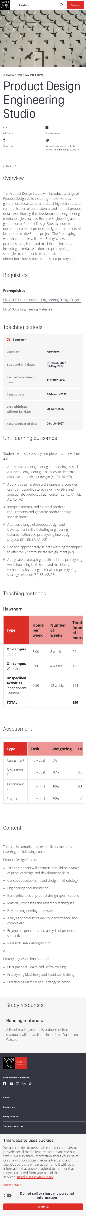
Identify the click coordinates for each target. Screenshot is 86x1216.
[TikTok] (30, 1084)
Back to (11, 166)
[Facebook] (4, 1084)
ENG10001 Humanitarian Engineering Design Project (42, 300)
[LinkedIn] (24, 1084)
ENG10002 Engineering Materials (27, 309)
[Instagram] (17, 1084)
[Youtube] (11, 1084)
